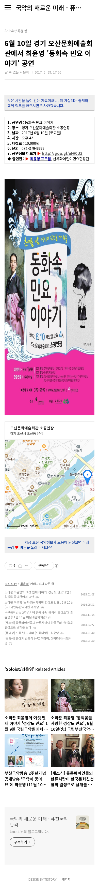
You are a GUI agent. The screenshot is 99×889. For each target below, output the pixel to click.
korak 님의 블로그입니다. (29, 831)
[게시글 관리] (26, 566)
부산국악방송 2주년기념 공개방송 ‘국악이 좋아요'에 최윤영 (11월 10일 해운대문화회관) (39, 614)
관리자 (66, 879)
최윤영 (24, 583)
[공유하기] (20, 566)
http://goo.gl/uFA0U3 (62, 153)
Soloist (11, 583)
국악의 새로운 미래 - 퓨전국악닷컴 (49, 7)
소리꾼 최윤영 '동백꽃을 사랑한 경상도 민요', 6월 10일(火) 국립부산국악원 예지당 (39, 604)
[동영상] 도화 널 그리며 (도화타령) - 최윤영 (32, 633)
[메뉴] (8, 8)
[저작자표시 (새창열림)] (56, 566)
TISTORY (50, 879)
